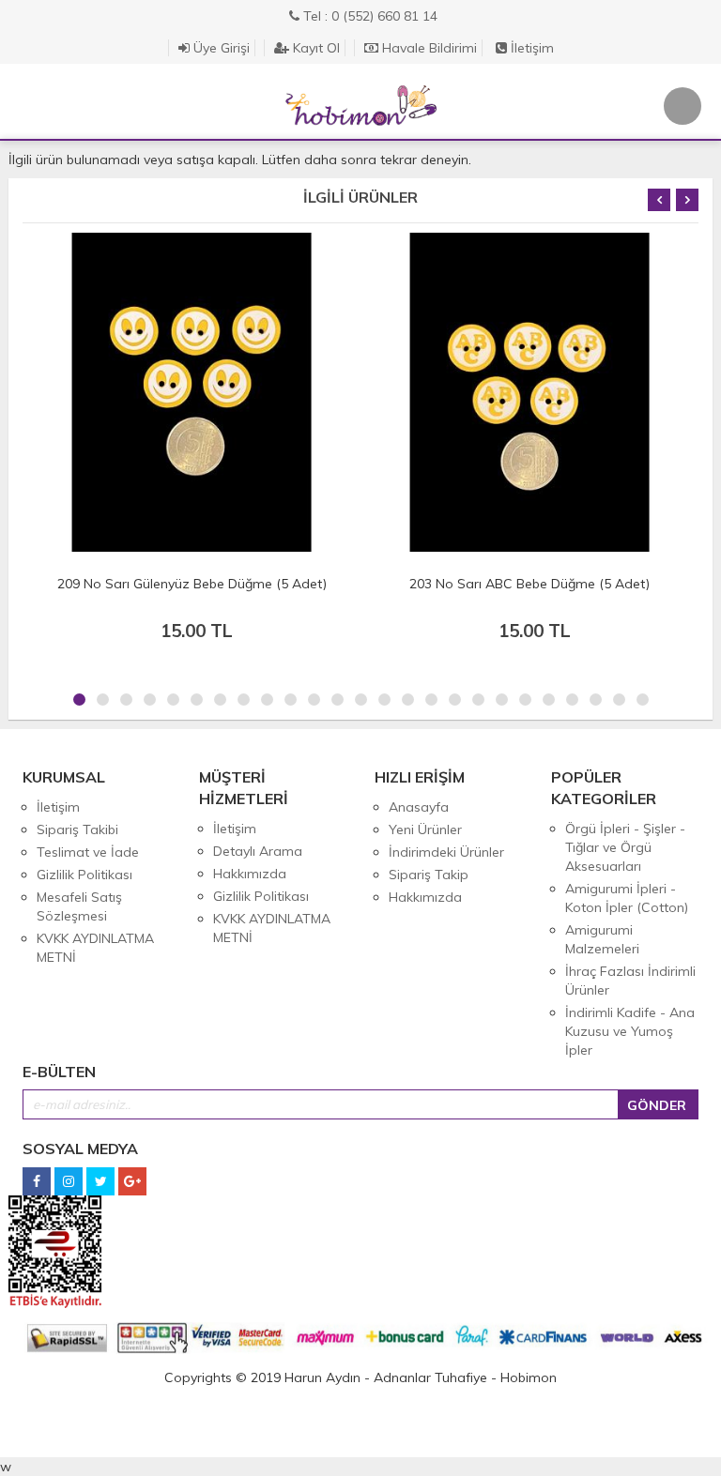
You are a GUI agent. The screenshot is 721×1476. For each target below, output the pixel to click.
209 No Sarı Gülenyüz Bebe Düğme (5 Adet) (192, 583)
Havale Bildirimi (427, 47)
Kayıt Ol (314, 47)
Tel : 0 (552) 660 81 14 (368, 16)
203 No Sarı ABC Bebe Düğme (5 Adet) (529, 583)
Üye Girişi (220, 47)
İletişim (530, 47)
